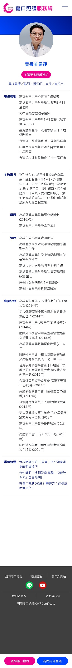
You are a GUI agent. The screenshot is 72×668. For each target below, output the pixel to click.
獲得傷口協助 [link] (20, 661)
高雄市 (59, 83)
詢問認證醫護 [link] (52, 661)
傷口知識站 (58, 576)
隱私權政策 (53, 596)
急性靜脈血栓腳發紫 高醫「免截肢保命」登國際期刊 (42, 474)
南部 (48, 83)
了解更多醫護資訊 (36, 74)
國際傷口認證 (13, 576)
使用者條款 (19, 596)
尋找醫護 (14, 83)
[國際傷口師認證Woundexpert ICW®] (27, 8)
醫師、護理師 (33, 83)
